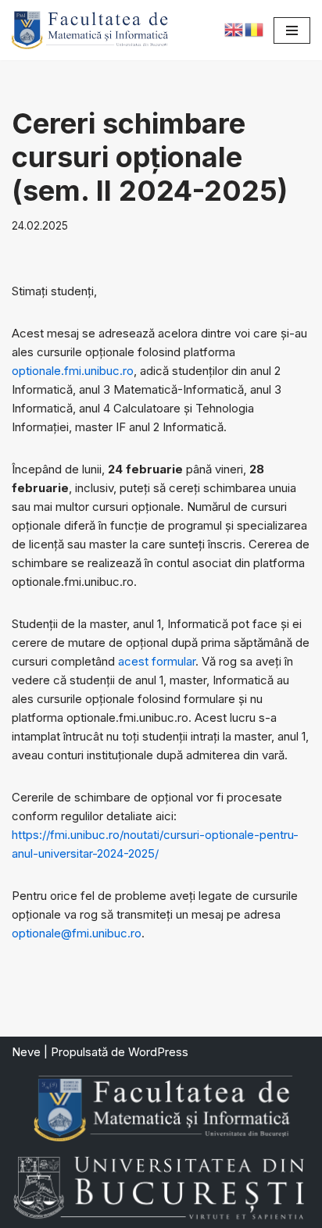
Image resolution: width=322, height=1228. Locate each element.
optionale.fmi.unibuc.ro (73, 370)
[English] (234, 28)
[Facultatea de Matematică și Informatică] (90, 30)
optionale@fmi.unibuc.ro (76, 933)
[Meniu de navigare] (292, 30)
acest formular (156, 661)
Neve (26, 1051)
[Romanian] (255, 28)
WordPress (158, 1051)
